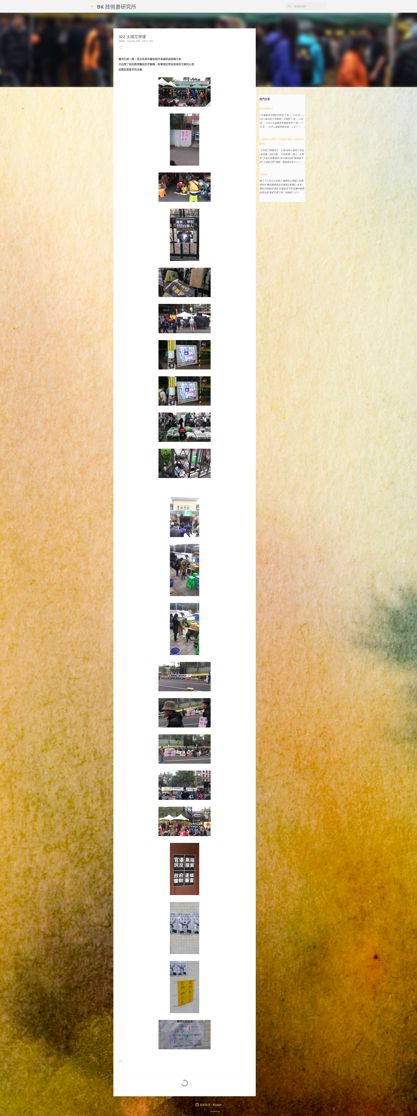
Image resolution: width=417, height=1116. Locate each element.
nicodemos (215, 1111)
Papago (263, 174)
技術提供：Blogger (210, 1104)
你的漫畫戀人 (266, 108)
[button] (120, 47)
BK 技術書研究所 (116, 7)
